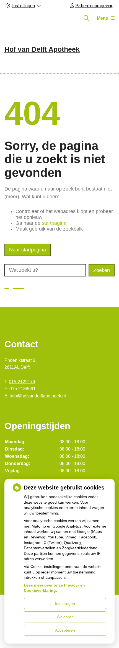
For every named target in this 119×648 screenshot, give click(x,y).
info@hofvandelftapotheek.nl (38, 396)
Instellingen (65, 603)
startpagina (54, 223)
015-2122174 (22, 381)
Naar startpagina (27, 250)
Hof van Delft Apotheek (42, 49)
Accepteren (65, 630)
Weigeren (65, 617)
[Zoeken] (86, 18)
